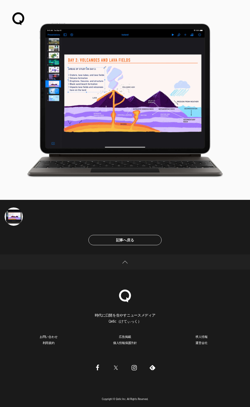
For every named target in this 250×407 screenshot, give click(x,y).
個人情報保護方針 (125, 343)
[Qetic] (18, 18)
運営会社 (201, 343)
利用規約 (49, 343)
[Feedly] (152, 367)
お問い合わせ (49, 336)
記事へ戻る (125, 240)
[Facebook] (97, 367)
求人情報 (201, 336)
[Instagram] (134, 367)
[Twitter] (116, 367)
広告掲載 (125, 336)
